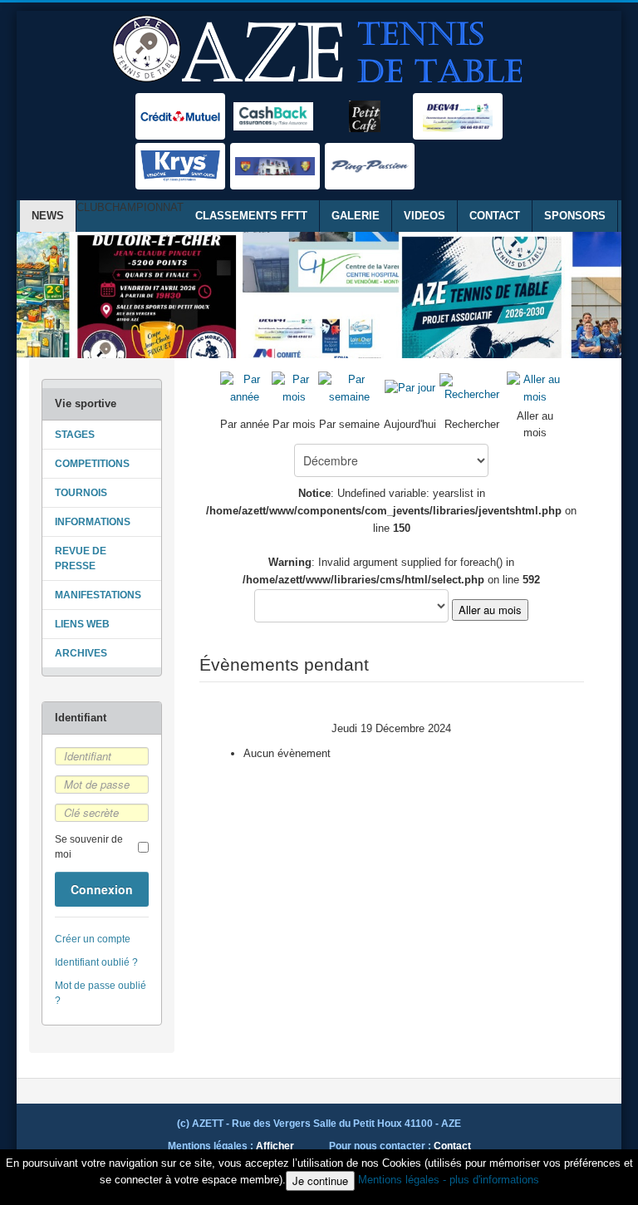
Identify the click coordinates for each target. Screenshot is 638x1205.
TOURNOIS (81, 493)
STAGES (75, 434)
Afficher (275, 1146)
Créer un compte (92, 939)
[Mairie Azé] (275, 166)
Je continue (320, 1180)
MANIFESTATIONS (98, 595)
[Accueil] (319, 50)
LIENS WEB (82, 624)
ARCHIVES (81, 653)
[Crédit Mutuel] (180, 116)
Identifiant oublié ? (96, 962)
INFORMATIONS (92, 522)
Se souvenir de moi (89, 847)
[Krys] (180, 166)
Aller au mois (490, 609)
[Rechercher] (472, 387)
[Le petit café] (364, 116)
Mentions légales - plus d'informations (448, 1179)
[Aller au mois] (535, 387)
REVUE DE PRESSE (80, 558)
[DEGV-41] (457, 116)
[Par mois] (294, 387)
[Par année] (245, 387)
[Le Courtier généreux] (273, 116)
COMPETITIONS (92, 464)
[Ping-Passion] (369, 166)
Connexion (102, 889)
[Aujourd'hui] (410, 387)
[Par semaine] (349, 387)
